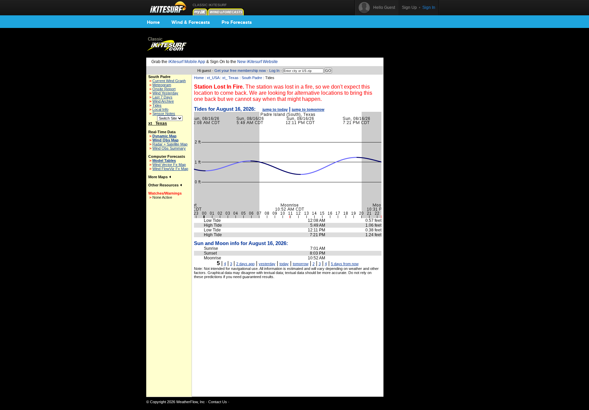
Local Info (160, 109)
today (284, 264)
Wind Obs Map (165, 140)
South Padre (252, 78)
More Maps (158, 177)
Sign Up (409, 7)
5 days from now (345, 264)
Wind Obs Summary (169, 148)
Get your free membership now (240, 71)
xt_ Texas (230, 78)
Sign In (428, 7)
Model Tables (164, 160)
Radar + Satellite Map (169, 144)
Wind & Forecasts (190, 22)
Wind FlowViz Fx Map (170, 169)
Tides (157, 105)
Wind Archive (163, 101)
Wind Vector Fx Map (169, 165)
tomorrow (300, 264)
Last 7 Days (162, 97)
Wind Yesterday (165, 93)
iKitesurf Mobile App (186, 61)
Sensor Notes (163, 113)
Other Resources (164, 185)
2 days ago (245, 264)
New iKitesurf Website (257, 61)
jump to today (275, 109)
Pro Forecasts (237, 22)
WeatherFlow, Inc (190, 402)
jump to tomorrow (308, 109)
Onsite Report (164, 89)
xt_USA (213, 78)
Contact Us (217, 402)
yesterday (267, 264)
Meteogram (161, 85)
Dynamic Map (164, 136)
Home (153, 22)
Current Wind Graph (169, 81)
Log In (274, 71)
